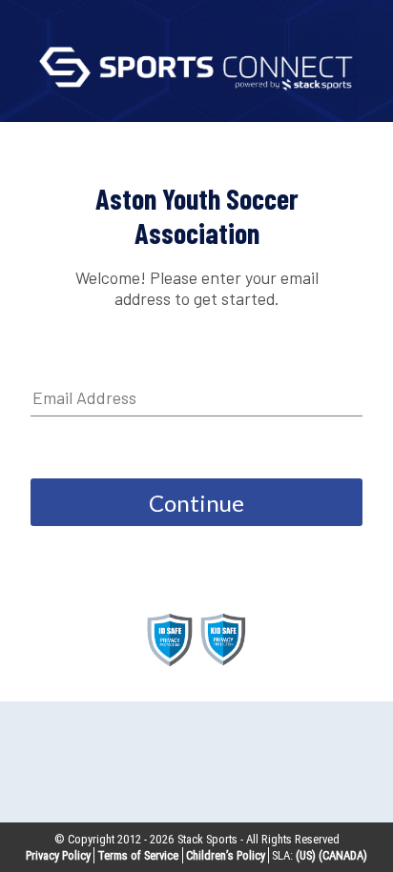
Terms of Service (137, 855)
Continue (196, 503)
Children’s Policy (225, 855)
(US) (306, 855)
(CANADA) (343, 855)
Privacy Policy (58, 855)
